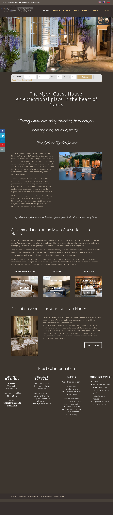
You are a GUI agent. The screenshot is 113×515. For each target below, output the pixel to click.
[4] (26, 292)
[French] (104, 3)
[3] (24, 292)
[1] (54, 292)
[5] (28, 292)
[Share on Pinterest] (2, 145)
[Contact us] (2, 149)
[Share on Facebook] (2, 131)
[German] (108, 3)
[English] (99, 3)
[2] (22, 292)
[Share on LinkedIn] (2, 140)
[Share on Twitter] (2, 135)
